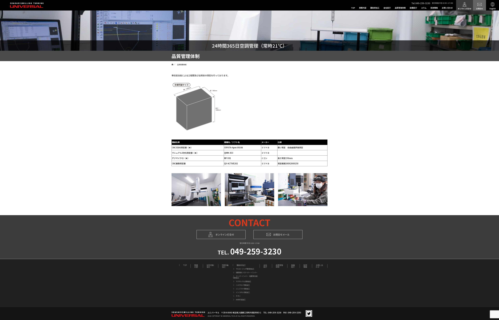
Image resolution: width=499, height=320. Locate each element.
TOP (353, 7)
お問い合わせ (447, 7)
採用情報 (434, 7)
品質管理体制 (400, 7)
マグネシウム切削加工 (243, 281)
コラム (423, 7)
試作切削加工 (210, 266)
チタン (238, 296)
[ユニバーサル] (26, 6)
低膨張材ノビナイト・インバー (246, 272)
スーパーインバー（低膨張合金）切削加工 (246, 277)
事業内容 (362, 7)
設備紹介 (413, 7)
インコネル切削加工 (243, 292)
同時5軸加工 (225, 266)
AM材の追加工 (240, 299)
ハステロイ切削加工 (243, 285)
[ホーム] (172, 62)
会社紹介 (387, 7)
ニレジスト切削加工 (243, 289)
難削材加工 (374, 7)
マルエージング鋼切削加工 (245, 269)
